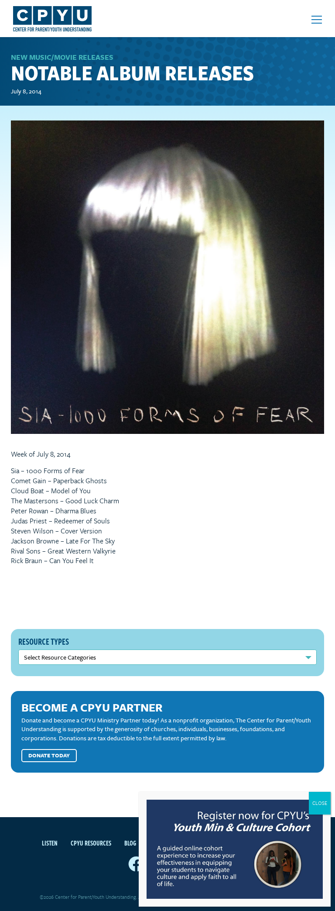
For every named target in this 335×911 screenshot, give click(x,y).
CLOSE (319, 803)
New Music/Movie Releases (62, 57)
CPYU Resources (91, 843)
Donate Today (49, 755)
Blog (130, 843)
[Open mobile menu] (316, 20)
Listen (50, 843)
